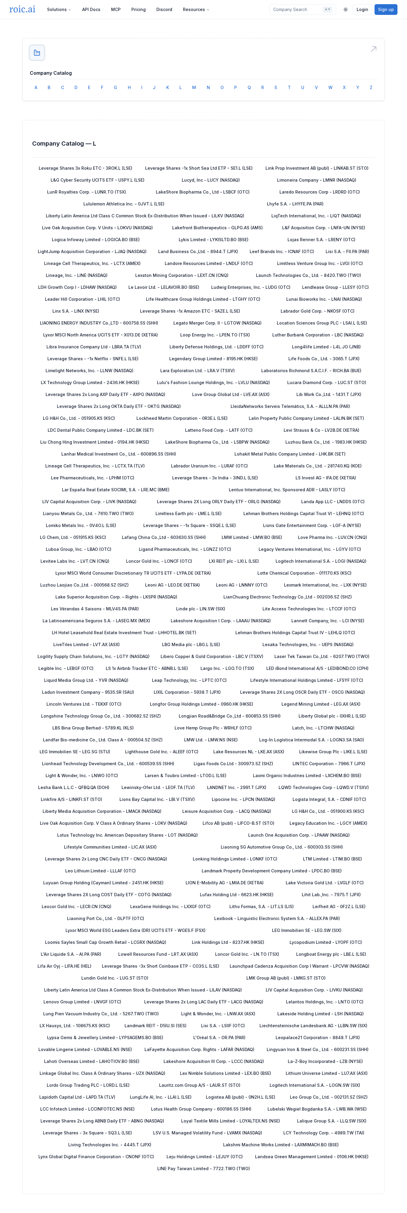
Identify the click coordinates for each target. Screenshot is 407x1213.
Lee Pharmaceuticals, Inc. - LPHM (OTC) (92, 477)
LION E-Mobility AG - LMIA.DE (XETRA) (225, 882)
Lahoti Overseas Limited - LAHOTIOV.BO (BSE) (91, 1061)
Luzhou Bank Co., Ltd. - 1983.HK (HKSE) (326, 442)
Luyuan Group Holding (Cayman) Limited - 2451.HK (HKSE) (103, 882)
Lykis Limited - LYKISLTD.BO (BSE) (213, 239)
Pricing (138, 9)
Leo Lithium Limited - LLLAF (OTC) (100, 870)
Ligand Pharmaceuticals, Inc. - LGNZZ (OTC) (185, 549)
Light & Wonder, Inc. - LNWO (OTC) (82, 775)
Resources (194, 9)
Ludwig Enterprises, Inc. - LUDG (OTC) (251, 287)
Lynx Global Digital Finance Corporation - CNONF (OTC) (96, 1156)
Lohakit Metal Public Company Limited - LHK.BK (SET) (290, 453)
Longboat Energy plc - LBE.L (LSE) (331, 954)
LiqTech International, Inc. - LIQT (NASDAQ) (316, 215)
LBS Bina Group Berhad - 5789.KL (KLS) (93, 727)
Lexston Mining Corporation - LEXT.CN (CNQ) (182, 275)
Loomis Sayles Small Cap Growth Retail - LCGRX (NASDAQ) (105, 942)
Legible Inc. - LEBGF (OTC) (66, 668)
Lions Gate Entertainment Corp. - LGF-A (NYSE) (312, 525)
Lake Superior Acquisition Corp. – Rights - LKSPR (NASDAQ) (116, 596)
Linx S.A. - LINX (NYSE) (75, 311)
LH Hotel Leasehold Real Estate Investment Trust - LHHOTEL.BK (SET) (124, 632)
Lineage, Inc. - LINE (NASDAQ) (77, 275)
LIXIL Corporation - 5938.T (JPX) (187, 692)
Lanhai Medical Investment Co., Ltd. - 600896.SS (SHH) (118, 453)
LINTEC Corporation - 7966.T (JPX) (329, 763)
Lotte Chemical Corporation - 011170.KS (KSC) (304, 573)
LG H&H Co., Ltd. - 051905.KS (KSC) (79, 418)
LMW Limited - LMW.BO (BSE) (252, 537)
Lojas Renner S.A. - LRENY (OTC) (321, 239)
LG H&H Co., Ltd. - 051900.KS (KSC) (328, 811)
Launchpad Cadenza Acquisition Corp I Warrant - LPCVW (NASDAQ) (299, 966)
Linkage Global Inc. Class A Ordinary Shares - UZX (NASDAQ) (102, 1073)
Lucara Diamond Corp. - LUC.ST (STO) (326, 382)
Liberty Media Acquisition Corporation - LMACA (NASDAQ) (102, 811)
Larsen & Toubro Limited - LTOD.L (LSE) (185, 775)
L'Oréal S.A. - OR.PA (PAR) (219, 1037)
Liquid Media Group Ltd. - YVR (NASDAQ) (86, 680)
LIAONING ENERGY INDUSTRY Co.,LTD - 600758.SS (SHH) (99, 322)
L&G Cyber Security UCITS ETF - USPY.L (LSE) (98, 180)
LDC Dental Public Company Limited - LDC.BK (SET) (101, 430)
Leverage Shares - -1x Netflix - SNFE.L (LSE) (93, 358)
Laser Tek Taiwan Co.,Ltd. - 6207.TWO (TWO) (321, 656)
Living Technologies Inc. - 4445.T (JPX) (109, 1144)
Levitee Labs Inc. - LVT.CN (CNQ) (75, 561)
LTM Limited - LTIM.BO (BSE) (332, 858)
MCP (116, 9)
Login (362, 9)
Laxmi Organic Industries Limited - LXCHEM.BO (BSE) (307, 775)
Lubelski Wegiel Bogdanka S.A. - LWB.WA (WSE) (317, 1108)
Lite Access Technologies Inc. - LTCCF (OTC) (309, 608)
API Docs (91, 9)
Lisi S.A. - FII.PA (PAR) (347, 251)
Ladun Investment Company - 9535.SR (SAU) (88, 692)
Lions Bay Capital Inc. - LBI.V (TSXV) (157, 799)
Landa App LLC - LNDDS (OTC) (333, 501)
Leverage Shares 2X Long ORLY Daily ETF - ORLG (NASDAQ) (219, 501)
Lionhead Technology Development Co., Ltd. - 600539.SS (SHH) (108, 763)
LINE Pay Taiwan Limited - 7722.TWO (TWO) (203, 1168)
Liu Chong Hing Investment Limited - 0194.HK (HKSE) (94, 442)
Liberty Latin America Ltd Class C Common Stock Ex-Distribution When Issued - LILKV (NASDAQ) (145, 215)
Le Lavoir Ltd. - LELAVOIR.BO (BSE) (163, 287)
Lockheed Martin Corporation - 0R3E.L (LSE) (182, 418)
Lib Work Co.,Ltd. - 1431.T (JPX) (328, 394)
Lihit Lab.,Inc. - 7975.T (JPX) (331, 894)
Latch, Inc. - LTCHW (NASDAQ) (323, 727)
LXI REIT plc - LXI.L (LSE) (234, 561)
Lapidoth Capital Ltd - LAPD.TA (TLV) (77, 1097)
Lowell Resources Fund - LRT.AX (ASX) (158, 954)
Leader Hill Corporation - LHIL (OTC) (82, 299)
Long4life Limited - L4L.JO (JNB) (326, 346)
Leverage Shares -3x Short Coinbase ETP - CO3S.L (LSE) (160, 966)
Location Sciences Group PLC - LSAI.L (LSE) (322, 322)
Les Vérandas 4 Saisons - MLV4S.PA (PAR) (95, 608)
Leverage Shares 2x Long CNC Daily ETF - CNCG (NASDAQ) (106, 858)
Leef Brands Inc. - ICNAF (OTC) (282, 251)
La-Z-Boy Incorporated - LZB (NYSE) (325, 1061)
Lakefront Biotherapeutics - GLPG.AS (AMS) (217, 227)
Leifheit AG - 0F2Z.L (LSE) (339, 906)
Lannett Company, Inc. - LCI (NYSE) (327, 620)
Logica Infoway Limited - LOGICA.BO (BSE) (96, 239)
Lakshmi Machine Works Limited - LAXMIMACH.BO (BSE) (281, 1144)
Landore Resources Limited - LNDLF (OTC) (209, 263)
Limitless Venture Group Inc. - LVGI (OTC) (320, 263)
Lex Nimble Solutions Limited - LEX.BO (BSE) (225, 1073)
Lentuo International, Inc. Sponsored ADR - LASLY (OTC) (287, 489)
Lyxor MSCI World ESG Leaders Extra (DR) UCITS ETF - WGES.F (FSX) (136, 930)
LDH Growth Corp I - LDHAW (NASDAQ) (77, 287)
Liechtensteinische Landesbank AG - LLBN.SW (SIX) (313, 1025)
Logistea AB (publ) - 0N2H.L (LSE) (240, 1097)
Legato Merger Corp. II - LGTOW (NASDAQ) (217, 322)
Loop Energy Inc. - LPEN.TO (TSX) (215, 334)
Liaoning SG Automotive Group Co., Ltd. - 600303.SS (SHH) (282, 846)
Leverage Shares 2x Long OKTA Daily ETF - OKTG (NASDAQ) (119, 406)
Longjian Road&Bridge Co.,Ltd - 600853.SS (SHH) (230, 715)
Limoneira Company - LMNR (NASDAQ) (316, 180)
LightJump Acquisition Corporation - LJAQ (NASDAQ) (92, 251)
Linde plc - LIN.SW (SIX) (200, 608)
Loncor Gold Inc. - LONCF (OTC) (159, 561)
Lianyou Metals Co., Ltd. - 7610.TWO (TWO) (88, 513)
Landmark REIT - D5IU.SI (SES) (156, 1025)
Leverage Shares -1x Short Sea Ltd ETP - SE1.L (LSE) (199, 168)
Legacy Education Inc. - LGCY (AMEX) (328, 823)
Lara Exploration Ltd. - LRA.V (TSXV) (197, 370)
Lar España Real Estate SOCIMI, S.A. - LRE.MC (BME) (116, 489)
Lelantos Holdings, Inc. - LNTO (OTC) (324, 1001)
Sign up (386, 9)
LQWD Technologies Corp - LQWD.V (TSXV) (324, 787)
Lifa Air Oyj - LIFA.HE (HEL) (64, 966)
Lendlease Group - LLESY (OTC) (335, 287)
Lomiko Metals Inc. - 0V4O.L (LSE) (81, 525)
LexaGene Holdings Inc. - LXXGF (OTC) (170, 906)
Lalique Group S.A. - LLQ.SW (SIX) (331, 1120)
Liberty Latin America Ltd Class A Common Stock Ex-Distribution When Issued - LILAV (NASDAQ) (143, 989)
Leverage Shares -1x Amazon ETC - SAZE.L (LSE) (190, 311)
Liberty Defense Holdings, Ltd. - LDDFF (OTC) (217, 346)
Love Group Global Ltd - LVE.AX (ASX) (231, 394)
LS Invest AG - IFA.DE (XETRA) (326, 477)
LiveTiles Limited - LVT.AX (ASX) (86, 644)
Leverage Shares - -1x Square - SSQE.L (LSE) (189, 525)
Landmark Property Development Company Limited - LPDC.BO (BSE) (272, 870)
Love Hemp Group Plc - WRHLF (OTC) (213, 727)
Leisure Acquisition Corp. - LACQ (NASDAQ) (226, 811)
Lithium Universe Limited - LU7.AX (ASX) (327, 1073)
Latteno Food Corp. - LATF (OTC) (219, 430)
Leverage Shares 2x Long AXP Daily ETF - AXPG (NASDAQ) (105, 394)
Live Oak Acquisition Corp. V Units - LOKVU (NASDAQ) (97, 227)
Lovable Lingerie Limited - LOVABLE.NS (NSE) (85, 1049)
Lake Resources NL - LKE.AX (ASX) (248, 751)
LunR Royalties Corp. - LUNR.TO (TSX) (86, 191)
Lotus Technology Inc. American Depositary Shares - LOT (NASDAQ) (127, 835)
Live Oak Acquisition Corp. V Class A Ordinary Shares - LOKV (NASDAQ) (113, 823)
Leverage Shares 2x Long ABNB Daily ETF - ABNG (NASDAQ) (102, 1120)
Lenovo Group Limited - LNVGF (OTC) (82, 1001)
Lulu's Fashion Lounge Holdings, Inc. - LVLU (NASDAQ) (213, 382)
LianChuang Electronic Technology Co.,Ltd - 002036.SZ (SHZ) (287, 596)
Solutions (57, 9)
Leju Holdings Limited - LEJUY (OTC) (205, 1156)
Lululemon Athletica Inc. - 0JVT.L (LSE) (123, 203)
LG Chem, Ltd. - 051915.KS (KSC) (73, 537)
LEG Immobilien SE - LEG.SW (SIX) (306, 930)
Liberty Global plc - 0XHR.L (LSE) (332, 715)
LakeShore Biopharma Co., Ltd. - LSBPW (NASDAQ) (217, 442)
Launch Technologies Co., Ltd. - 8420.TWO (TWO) (308, 275)
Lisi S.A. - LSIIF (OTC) (223, 1025)
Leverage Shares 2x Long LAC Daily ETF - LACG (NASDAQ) (203, 1001)
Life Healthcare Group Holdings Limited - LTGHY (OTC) (203, 299)
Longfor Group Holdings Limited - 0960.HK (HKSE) (201, 704)
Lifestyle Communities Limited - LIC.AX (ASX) (110, 846)
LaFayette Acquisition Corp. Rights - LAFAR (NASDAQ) (199, 1049)
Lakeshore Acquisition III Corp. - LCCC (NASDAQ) (214, 1061)
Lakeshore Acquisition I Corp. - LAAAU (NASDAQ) (221, 620)
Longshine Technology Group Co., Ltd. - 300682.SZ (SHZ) (101, 715)
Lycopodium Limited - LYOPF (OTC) (326, 942)
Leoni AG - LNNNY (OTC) (242, 584)
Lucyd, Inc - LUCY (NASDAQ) (211, 180)
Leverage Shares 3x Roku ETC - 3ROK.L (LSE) (85, 168)
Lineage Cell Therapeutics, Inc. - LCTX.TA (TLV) (95, 465)
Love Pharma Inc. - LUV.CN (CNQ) (332, 537)
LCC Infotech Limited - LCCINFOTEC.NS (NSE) (87, 1108)
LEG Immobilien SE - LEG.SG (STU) (75, 751)
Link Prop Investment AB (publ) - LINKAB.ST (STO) (317, 168)
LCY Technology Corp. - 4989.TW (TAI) (323, 1132)
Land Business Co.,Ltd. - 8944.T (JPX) (198, 251)
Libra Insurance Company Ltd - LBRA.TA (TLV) (93, 346)
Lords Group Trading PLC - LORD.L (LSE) (88, 1085)
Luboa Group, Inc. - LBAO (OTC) (78, 549)
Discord (164, 9)
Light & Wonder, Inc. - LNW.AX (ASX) (218, 1013)
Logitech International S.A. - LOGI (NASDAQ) (321, 561)
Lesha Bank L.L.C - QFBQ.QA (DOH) (73, 787)
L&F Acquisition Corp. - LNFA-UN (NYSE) (323, 227)
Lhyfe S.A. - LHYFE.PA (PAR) (295, 203)
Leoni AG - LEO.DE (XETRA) (172, 584)
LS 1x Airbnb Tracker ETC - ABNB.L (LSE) (147, 668)
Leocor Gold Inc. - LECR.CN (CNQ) (76, 906)
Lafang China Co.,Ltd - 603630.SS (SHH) (164, 537)
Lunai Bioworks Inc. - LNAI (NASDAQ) (324, 299)
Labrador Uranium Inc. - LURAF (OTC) (209, 465)
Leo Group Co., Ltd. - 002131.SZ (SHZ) (329, 1097)
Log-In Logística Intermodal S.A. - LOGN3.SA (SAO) (311, 739)
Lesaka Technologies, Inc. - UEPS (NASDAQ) (308, 644)
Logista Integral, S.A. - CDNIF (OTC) (329, 799)
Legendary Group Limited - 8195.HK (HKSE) (213, 358)
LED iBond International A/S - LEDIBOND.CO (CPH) (317, 668)
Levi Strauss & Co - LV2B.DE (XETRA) (321, 430)
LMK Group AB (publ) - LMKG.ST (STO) (286, 977)
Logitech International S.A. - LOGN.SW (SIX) (315, 1085)
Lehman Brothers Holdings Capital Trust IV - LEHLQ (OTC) (295, 632)
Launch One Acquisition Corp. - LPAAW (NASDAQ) (299, 835)
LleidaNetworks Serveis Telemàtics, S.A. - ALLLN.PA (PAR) (290, 406)
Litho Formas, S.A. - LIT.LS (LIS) (261, 906)
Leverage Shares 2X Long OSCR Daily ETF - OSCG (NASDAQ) (302, 692)
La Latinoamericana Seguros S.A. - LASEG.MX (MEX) (96, 620)
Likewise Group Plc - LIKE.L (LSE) (333, 751)
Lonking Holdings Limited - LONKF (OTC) (235, 858)
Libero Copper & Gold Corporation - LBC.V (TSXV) (212, 656)
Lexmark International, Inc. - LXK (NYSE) (325, 584)
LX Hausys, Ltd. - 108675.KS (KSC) (75, 1025)
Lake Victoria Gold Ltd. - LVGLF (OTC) (325, 882)
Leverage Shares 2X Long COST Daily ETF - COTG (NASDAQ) (109, 894)
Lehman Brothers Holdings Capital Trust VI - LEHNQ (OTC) (303, 513)
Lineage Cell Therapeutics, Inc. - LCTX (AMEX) (92, 263)
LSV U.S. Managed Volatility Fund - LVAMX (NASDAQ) (207, 1132)
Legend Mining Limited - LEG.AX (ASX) (321, 704)
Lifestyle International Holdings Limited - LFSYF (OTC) (306, 680)
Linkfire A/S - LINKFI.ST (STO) (71, 799)
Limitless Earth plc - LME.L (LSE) (189, 513)
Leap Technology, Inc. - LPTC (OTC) (189, 680)
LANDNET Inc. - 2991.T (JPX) (236, 787)
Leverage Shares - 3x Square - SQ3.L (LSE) (87, 1132)
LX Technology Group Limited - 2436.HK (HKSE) (90, 382)
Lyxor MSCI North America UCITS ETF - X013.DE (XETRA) (100, 334)
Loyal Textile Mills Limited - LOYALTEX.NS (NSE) (230, 1120)
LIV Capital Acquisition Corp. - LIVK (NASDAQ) (89, 501)
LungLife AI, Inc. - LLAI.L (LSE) (161, 1097)
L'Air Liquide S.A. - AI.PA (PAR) (71, 954)
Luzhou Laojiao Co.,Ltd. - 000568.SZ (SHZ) (84, 584)
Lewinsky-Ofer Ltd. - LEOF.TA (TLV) (158, 787)
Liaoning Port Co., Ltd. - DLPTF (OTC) (105, 918)
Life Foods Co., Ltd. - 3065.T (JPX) (324, 358)
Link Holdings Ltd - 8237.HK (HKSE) (228, 942)
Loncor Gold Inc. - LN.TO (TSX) (247, 954)
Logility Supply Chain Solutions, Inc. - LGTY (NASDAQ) (94, 656)
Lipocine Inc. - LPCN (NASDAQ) (243, 799)
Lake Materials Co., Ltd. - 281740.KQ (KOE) (318, 465)
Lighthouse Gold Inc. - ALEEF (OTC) (161, 751)
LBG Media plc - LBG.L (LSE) (191, 644)
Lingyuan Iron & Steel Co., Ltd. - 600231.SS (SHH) (318, 1049)
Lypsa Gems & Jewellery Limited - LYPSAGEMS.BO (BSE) (105, 1037)
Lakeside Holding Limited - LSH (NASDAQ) (320, 1013)
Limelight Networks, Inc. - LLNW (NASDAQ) (89, 370)
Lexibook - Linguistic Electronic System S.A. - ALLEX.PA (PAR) (277, 918)
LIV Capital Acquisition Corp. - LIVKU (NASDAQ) (314, 989)
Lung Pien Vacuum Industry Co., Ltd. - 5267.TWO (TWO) (101, 1013)
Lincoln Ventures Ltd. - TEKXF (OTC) (84, 704)
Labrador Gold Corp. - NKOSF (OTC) (318, 311)
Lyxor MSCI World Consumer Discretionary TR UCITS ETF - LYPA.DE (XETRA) (133, 573)
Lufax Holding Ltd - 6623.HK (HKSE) (237, 894)
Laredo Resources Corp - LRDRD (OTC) (319, 191)
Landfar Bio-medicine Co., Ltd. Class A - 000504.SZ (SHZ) (103, 739)
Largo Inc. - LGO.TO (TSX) (227, 668)
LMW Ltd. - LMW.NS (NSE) (211, 739)
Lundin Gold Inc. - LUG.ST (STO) (114, 977)
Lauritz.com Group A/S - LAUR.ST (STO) (199, 1085)
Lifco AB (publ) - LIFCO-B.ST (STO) (238, 823)
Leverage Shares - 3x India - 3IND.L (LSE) (215, 477)
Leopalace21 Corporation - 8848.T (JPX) (318, 1037)
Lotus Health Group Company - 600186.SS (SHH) (201, 1108)
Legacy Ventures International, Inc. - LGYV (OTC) (310, 549)
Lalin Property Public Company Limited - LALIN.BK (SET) (306, 418)
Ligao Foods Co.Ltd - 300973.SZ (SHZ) (233, 763)
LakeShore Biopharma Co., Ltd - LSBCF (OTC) (203, 191)
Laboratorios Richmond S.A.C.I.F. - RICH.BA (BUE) (311, 370)
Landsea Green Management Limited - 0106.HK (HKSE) (312, 1156)
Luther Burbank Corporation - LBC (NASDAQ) (318, 334)
